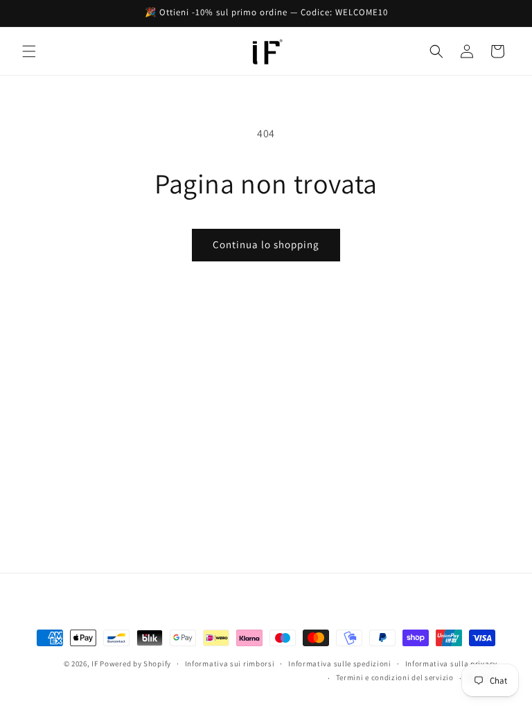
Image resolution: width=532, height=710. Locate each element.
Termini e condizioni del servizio (395, 677)
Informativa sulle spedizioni (339, 663)
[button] (29, 51)
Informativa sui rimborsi (230, 663)
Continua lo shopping (266, 244)
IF (94, 663)
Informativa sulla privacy (451, 663)
